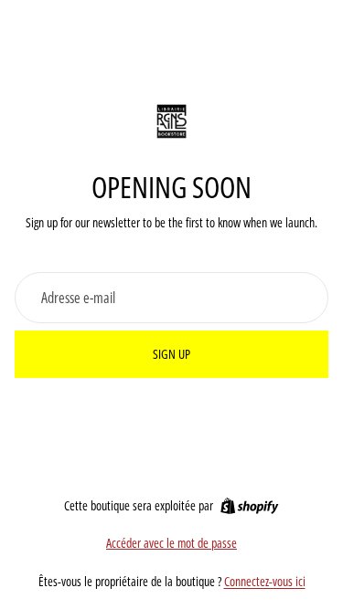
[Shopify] (249, 506)
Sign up (171, 353)
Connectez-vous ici (264, 581)
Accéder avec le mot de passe (171, 542)
